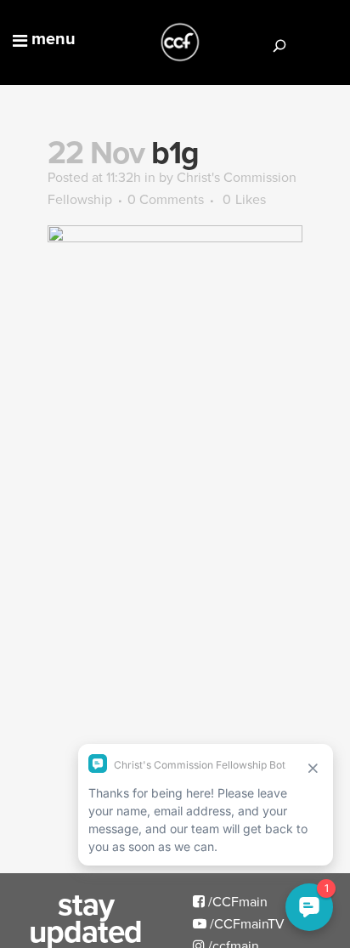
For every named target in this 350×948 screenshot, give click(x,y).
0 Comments (165, 199)
